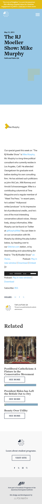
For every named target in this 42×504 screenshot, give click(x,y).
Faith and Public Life (11, 58)
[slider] (33, 273)
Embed (32, 263)
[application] (21, 273)
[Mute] (29, 273)
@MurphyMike (13, 231)
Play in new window (22, 278)
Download (23, 263)
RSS (16, 288)
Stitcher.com (13, 247)
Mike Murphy (28, 155)
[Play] (7, 273)
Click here (22, 6)
